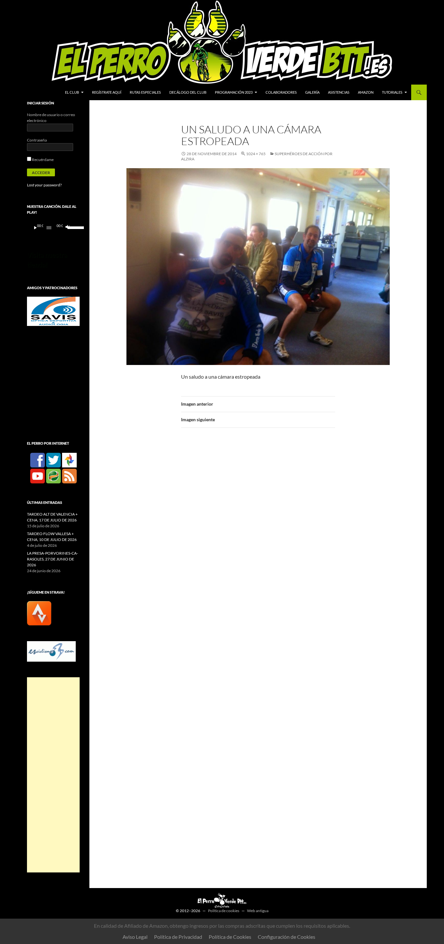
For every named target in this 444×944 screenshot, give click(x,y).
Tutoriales (392, 92)
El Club (72, 92)
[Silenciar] (67, 227)
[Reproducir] (35, 227)
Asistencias (338, 92)
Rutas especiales (145, 92)
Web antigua (257, 910)
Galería (312, 92)
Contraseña (37, 140)
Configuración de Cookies (286, 937)
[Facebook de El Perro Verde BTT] (38, 459)
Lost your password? (44, 184)
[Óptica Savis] (53, 310)
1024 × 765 (256, 153)
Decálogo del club (187, 92)
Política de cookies (223, 910)
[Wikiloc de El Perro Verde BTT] (53, 475)
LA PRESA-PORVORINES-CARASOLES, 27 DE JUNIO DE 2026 (52, 559)
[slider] (72, 227)
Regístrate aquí (106, 92)
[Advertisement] (53, 774)
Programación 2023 (234, 92)
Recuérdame (42, 159)
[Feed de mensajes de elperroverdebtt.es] (69, 475)
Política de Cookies (230, 937)
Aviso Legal (135, 937)
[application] (53, 227)
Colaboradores (281, 92)
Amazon (365, 92)
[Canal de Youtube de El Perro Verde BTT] (38, 475)
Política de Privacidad (178, 937)
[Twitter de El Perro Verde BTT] (53, 459)
